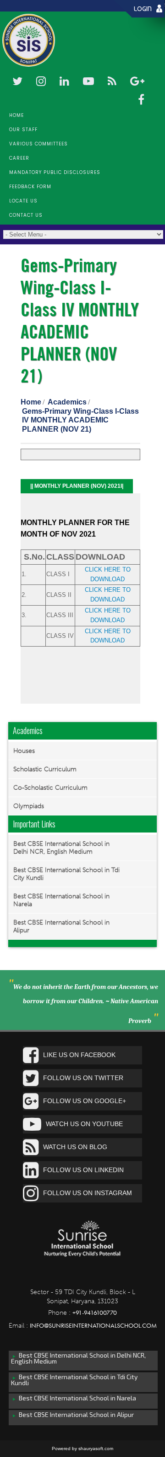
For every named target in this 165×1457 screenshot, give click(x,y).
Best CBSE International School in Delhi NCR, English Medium (61, 848)
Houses (24, 751)
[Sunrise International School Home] (83, 1249)
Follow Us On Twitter (83, 1077)
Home (16, 115)
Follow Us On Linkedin (83, 1170)
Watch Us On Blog (75, 1147)
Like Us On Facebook (79, 1054)
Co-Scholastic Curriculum (50, 788)
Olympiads (28, 806)
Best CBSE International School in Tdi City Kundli (66, 874)
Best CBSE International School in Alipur (61, 926)
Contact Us (26, 215)
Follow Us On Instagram (87, 1193)
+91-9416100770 (94, 1312)
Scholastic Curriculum (45, 769)
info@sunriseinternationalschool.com (93, 1325)
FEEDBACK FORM (30, 186)
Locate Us (23, 200)
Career (19, 158)
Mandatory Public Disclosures (54, 172)
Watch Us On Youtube (84, 1123)
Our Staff (23, 129)
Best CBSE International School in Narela (61, 900)
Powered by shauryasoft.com (82, 1448)
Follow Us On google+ (84, 1100)
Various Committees (38, 143)
